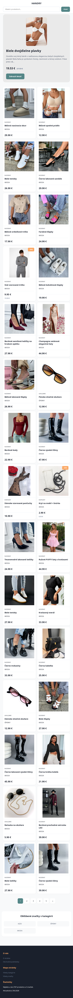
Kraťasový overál (47, 612)
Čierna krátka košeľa (48, 772)
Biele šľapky (44, 719)
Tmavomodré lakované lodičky (19, 559)
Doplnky (8, 500)
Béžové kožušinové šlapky (51, 285)
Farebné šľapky (46, 231)
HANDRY (36, 3)
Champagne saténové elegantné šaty (49, 342)
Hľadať (65, 9)
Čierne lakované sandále (50, 178)
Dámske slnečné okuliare (16, 719)
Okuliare (42, 394)
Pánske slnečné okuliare (50, 397)
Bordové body (11, 450)
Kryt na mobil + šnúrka (49, 503)
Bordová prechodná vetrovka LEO (52, 826)
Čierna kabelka (46, 665)
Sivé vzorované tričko (15, 285)
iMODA (7, 129)
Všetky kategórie (9, 973)
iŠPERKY (42, 401)
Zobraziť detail (15, 76)
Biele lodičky (10, 881)
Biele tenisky (11, 178)
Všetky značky (8, 976)
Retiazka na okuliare (14, 825)
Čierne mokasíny (12, 665)
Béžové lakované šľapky (16, 397)
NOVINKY (8, 122)
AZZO (20, 924)
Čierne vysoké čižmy (48, 450)
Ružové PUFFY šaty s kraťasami (53, 559)
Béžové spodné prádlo (49, 125)
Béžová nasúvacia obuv (15, 125)
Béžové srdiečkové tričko (16, 231)
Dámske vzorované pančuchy (18, 503)
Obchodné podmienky (11, 962)
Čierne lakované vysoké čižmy (19, 772)
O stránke (6, 958)
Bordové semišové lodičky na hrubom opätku (18, 342)
